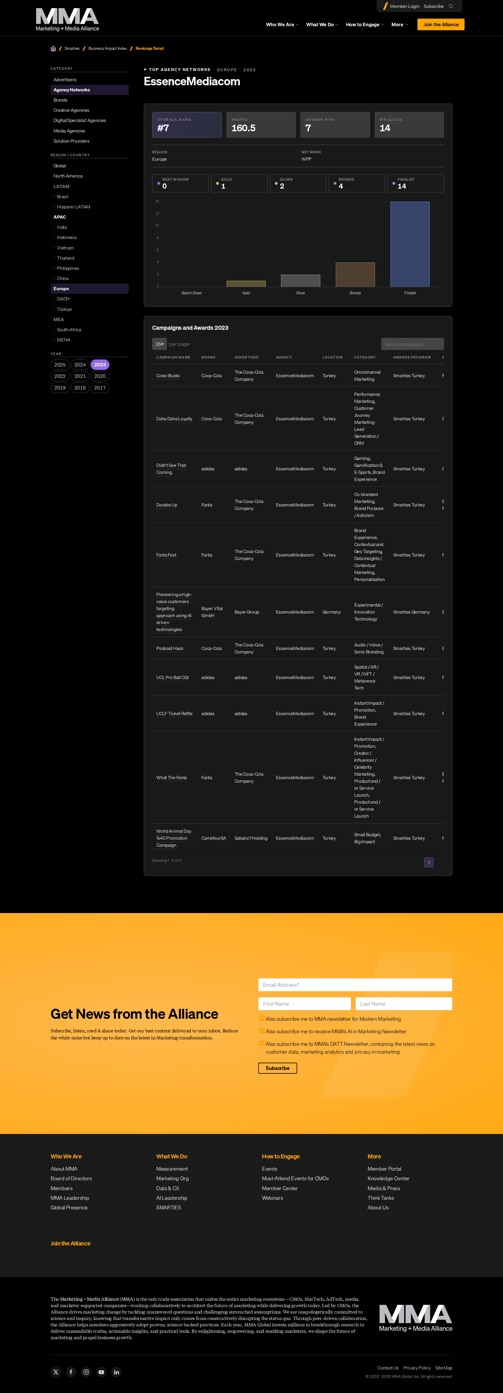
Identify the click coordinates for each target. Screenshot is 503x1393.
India (61, 227)
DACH (63, 298)
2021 (80, 376)
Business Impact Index (107, 48)
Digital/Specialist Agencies (80, 120)
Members (62, 1188)
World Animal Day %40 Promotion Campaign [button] (173, 838)
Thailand (65, 258)
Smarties (72, 48)
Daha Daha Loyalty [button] (174, 418)
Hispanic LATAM (73, 206)
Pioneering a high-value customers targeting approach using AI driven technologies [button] (174, 612)
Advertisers (65, 79)
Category (365, 357)
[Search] (452, 6)
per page (179, 344)
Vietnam (65, 247)
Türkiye (64, 309)
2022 (60, 376)
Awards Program (412, 357)
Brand (208, 357)
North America (68, 176)
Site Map (443, 1367)
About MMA (64, 1169)
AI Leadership (171, 1198)
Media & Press (384, 1188)
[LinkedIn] (116, 1372)
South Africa (69, 329)
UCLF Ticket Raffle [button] (174, 713)
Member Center (280, 1188)
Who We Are (280, 24)
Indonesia (66, 237)
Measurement (172, 1169)
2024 (80, 364)
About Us (378, 1207)
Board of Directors (71, 1178)
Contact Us (388, 1367)
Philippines (68, 268)
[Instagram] (86, 1372)
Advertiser (247, 357)
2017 (100, 387)
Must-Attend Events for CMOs (295, 1178)
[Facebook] (71, 1372)
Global (60, 165)
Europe (61, 288)
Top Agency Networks (177, 70)
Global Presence (69, 1207)
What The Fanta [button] (171, 777)
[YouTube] (101, 1372)
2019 (60, 387)
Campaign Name (173, 357)
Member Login (404, 6)
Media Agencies (70, 130)
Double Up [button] (166, 504)
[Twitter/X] (56, 1372)
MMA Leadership (70, 1198)
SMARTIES (168, 1207)
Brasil (62, 196)
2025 (60, 364)
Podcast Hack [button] (169, 648)
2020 (100, 376)
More (403, 26)
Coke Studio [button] (168, 375)
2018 (80, 387)
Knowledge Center (389, 1178)
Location (333, 357)
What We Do (320, 24)
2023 (100, 364)
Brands (61, 100)
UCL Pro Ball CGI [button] (172, 677)
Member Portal (384, 1169)
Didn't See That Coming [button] (171, 468)
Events (269, 1169)
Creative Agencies (72, 110)
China (62, 278)
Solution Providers (72, 141)
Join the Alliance (441, 24)
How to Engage (363, 24)
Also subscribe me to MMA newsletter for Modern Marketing (333, 1019)
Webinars (272, 1198)
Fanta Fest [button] (166, 555)
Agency (284, 357)
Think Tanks (381, 1198)
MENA (63, 339)
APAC (60, 217)
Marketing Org (172, 1178)
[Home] (53, 48)
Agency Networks (72, 89)
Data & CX (167, 1188)
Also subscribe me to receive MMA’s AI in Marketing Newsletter (336, 1031)
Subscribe (434, 6)
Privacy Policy (417, 1367)
